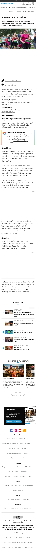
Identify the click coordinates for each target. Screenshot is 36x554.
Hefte (16, 0)
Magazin (4, 467)
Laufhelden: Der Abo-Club (20, 467)
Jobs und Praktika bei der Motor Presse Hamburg (18, 508)
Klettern (28, 537)
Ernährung (31, 7)
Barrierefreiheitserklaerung (14, 453)
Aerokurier (8, 533)
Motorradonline (26, 542)
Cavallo (15, 537)
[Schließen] (32, 132)
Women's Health (29, 547)
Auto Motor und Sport (19, 533)
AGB (28, 438)
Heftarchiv (26, 499)
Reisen (31, 467)
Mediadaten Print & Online (14, 499)
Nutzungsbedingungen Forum (24, 443)
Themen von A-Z (17, 485)
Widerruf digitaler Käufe (11, 476)
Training (4, 7)
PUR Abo (10, 471)
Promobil (10, 547)
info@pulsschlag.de (8, 112)
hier (5, 96)
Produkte (21, 0)
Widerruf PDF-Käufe (25, 476)
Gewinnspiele (28, 485)
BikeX (27, 533)
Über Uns (14, 438)
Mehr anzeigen (16, 395)
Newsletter (20, 490)
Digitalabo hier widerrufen (18, 458)
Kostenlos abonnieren (13, 421)
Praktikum (25, 453)
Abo (10, 467)
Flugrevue (21, 537)
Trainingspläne (22, 125)
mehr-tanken (7, 542)
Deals (14, 490)
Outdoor (4, 547)
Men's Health (16, 542)
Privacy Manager (21, 448)
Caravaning (8, 537)
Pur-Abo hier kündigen (21, 471)
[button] (18, 39)
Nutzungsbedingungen (8, 443)
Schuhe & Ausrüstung (21, 7)
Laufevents (11, 7)
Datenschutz (12, 448)
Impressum (22, 438)
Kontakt (8, 438)
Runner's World (19, 547)
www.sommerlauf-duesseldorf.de (13, 110)
